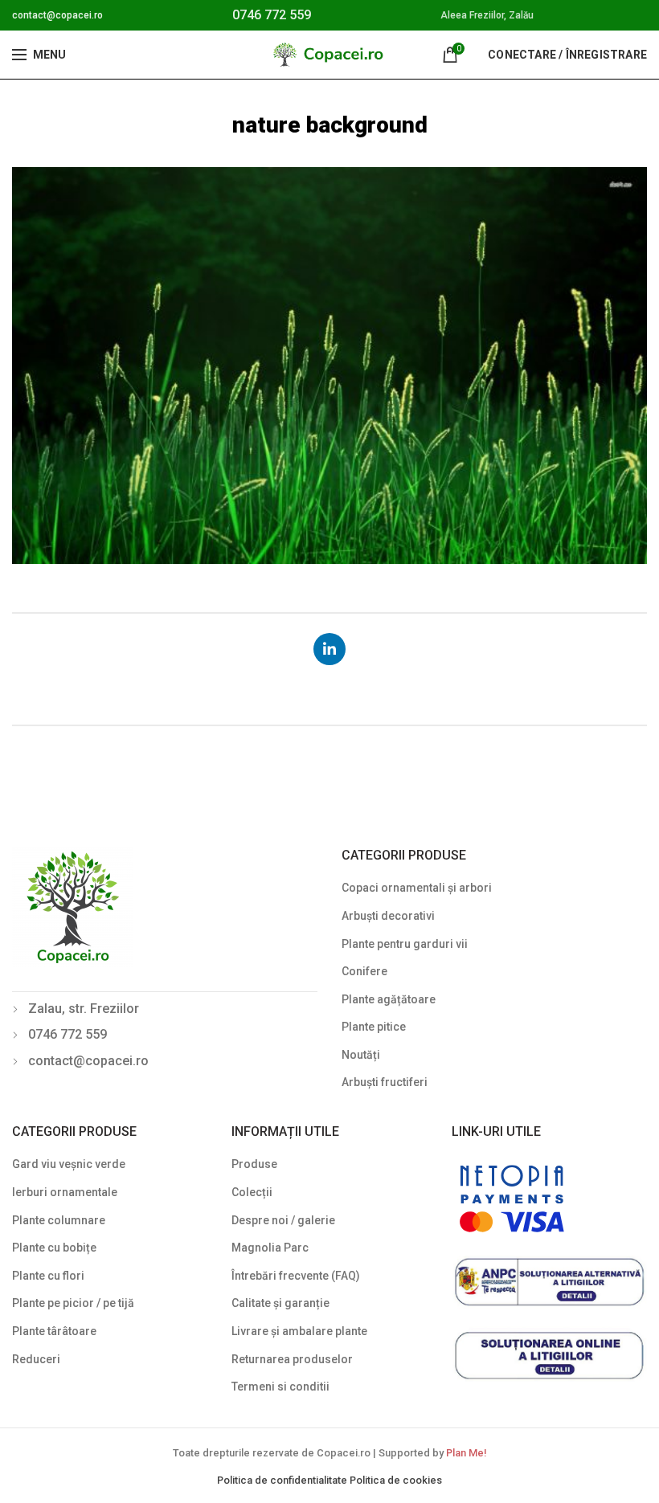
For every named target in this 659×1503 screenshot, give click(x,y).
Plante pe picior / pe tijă (73, 1303)
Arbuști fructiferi (385, 1082)
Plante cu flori (48, 1275)
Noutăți (361, 1054)
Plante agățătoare (389, 999)
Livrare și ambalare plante (299, 1331)
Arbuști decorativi (388, 915)
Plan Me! (466, 1453)
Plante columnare (58, 1220)
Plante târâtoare (54, 1331)
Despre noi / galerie (283, 1220)
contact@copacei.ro (57, 15)
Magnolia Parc (270, 1247)
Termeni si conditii (280, 1386)
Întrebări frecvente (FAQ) (295, 1275)
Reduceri (36, 1359)
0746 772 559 (271, 14)
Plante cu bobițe (54, 1247)
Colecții (251, 1192)
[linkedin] (329, 649)
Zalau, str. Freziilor (83, 1008)
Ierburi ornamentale (64, 1192)
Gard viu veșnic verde (68, 1164)
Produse (254, 1164)
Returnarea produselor (292, 1359)
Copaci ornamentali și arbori (417, 887)
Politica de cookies (396, 1480)
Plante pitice (374, 1026)
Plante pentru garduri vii (405, 943)
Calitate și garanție (280, 1303)
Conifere (364, 971)
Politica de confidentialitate (283, 1480)
